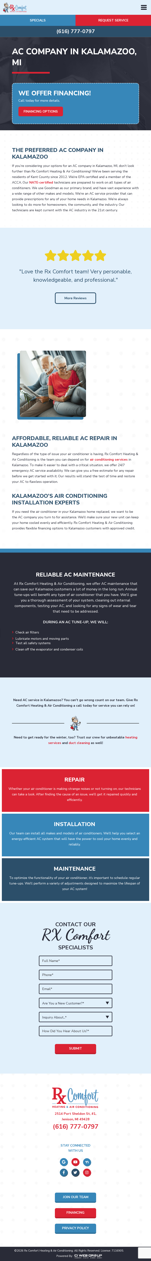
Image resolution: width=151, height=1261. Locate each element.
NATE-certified (41, 182)
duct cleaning (79, 743)
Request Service (113, 20)
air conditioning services (109, 459)
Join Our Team (75, 1197)
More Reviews (75, 298)
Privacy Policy (75, 1228)
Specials (38, 20)
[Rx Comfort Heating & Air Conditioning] (15, 7)
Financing (75, 1212)
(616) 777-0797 (75, 31)
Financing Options (41, 111)
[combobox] (75, 1003)
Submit (75, 1048)
